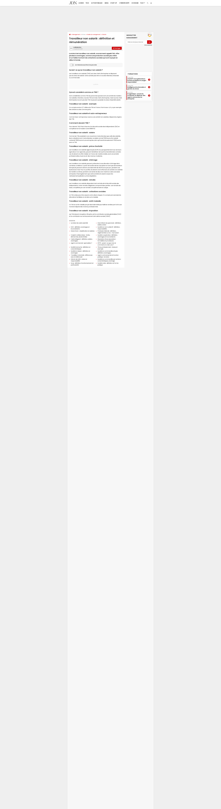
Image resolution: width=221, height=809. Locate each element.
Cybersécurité (124, 3)
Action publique (96, 3)
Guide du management (93, 34)
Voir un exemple (148, 44)
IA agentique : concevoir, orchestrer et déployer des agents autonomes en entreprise (136, 95)
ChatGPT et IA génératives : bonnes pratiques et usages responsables (136, 80)
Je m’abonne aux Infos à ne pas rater (86, 64)
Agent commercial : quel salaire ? (81, 243)
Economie (135, 3)
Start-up (113, 3)
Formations (133, 74)
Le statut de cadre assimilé (79, 223)
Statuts (104, 34)
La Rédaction (77, 47)
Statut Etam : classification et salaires (82, 231)
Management (76, 34)
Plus (142, 3)
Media (107, 3)
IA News (81, 3)
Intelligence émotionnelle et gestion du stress (136, 87)
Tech (87, 3)
